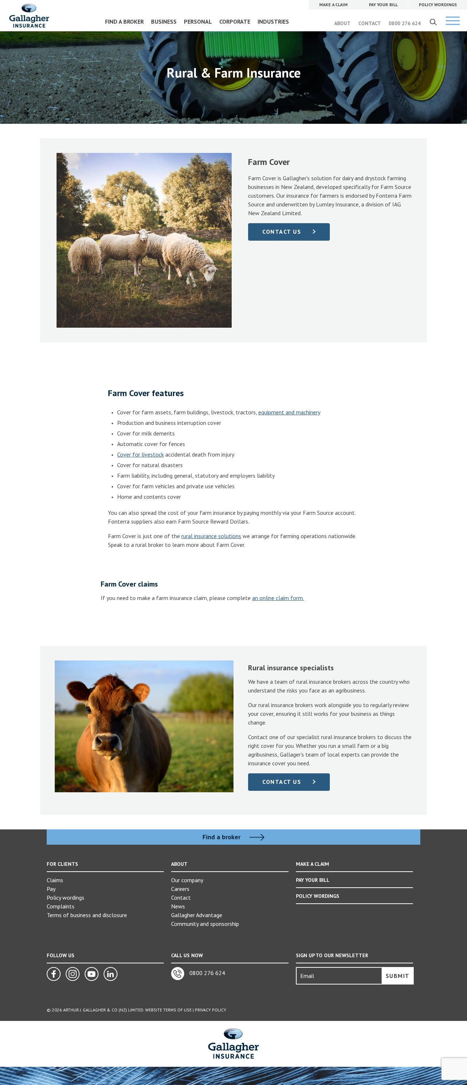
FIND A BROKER (124, 21)
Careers (180, 888)
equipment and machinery (289, 412)
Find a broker (222, 837)
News (178, 906)
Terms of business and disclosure (87, 915)
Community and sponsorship (205, 923)
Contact (181, 897)
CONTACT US (281, 231)
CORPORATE (234, 21)
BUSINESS (164, 21)
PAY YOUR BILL (312, 880)
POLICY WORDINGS (317, 896)
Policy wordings (65, 897)
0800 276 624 (405, 23)
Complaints (60, 906)
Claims (55, 880)
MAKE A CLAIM (312, 864)
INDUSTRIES (273, 21)
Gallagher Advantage (196, 915)
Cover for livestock (140, 454)
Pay (51, 888)
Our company (187, 880)
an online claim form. (278, 597)
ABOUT (342, 23)
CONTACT (369, 23)
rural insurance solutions (211, 536)
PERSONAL (198, 21)
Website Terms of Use (168, 1010)
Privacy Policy (210, 1010)
